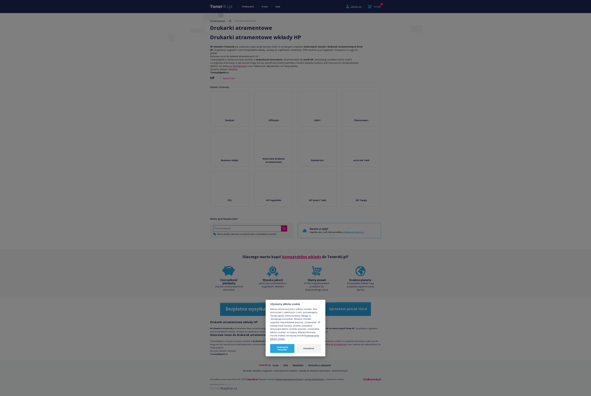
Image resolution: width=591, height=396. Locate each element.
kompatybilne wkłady (301, 256)
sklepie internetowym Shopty (289, 379)
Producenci (248, 6)
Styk (277, 6)
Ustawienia (308, 348)
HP (230, 20)
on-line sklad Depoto (314, 379)
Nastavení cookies (335, 379)
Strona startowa (217, 20)
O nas (265, 6)
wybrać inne (229, 78)
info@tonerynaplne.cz (353, 232)
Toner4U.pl (252, 379)
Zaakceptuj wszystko (282, 348)
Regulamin (298, 365)
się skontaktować (238, 66)
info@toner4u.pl (372, 379)
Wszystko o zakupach (319, 365)
